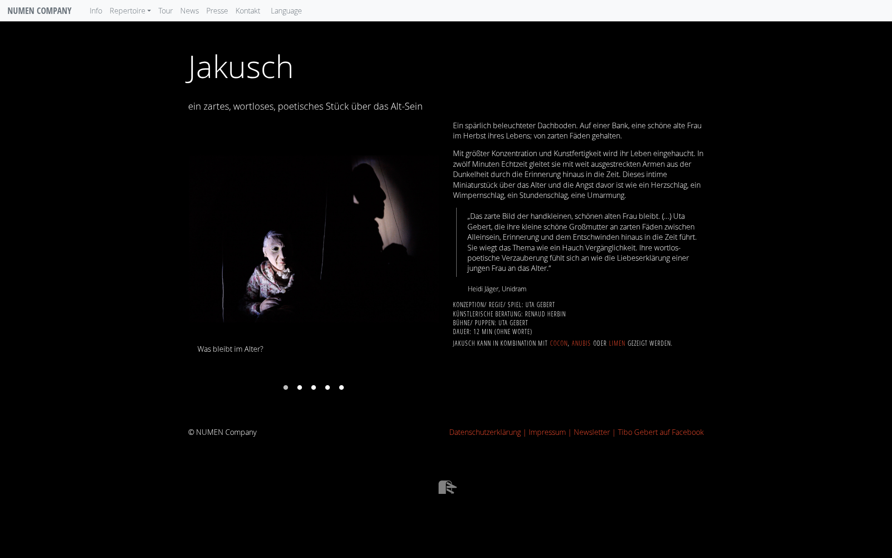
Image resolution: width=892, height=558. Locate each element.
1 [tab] (285, 387)
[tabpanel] (313, 245)
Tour (165, 11)
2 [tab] (299, 387)
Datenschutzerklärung (485, 432)
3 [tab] (313, 387)
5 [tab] (341, 387)
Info (96, 11)
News (189, 11)
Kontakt (248, 11)
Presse (217, 11)
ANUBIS (581, 343)
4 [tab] (327, 387)
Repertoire (127, 11)
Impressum (547, 432)
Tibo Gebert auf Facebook (661, 432)
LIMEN (617, 343)
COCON (559, 343)
